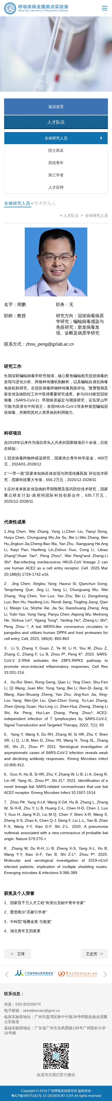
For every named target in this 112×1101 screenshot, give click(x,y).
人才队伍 (71, 215)
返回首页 (56, 106)
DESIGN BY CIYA (60, 1096)
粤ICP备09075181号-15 (28, 1096)
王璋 (21, 954)
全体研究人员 (96, 215)
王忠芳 (91, 954)
